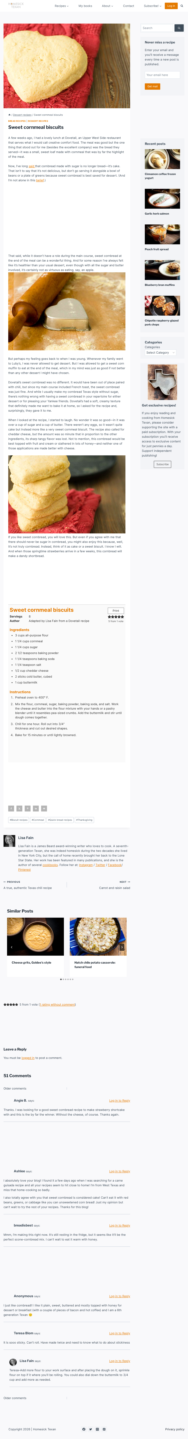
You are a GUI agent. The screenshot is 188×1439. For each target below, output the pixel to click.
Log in (171, 5)
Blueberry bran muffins (160, 284)
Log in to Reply (119, 1100)
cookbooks (50, 865)
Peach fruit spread (157, 249)
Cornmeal (38, 819)
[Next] (122, 947)
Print (116, 611)
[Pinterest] (104, 1429)
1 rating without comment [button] (57, 1004)
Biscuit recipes (18, 819)
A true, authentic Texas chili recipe (28, 885)
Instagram (86, 865)
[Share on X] (19, 808)
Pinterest (24, 869)
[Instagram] (97, 1429)
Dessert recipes (38, 121)
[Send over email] (44, 808)
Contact (128, 6)
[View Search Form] (181, 6)
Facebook (115, 865)
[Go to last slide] (11, 947)
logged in (28, 1058)
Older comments (15, 1088)
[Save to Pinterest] (28, 808)
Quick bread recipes (60, 819)
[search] (179, 28)
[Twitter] (91, 1429)
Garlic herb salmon (157, 213)
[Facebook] (84, 1429)
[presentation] (35, 937)
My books (85, 6)
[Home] (9, 114)
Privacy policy (174, 1429)
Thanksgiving (84, 819)
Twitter (100, 865)
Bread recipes (17, 121)
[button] (109, 617)
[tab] (61, 979)
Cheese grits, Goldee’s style (31, 962)
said (32, 166)
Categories (152, 347)
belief (40, 180)
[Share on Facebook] (11, 808)
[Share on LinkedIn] (36, 808)
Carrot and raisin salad (114, 885)
